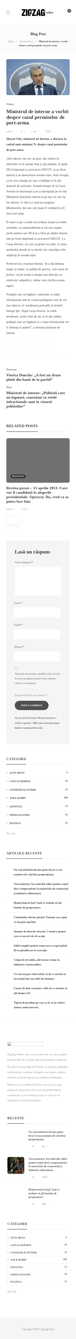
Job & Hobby (39, 797)
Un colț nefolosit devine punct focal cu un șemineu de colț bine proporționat (38, 872)
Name (18, 603)
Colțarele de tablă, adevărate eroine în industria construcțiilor (37, 962)
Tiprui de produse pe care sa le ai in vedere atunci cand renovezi (39, 1005)
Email (18, 624)
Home (11, 41)
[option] (38, 475)
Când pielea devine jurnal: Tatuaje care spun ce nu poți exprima (40, 919)
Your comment (24, 562)
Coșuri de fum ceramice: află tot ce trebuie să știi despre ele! (40, 990)
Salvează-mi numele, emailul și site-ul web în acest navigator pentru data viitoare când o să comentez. (37, 678)
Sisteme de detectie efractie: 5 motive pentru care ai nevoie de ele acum (40, 934)
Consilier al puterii (39, 789)
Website (19, 646)
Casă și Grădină (39, 781)
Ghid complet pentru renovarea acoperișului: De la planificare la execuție (41, 948)
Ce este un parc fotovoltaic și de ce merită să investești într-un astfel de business (40, 976)
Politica (10, 104)
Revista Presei (26, 41)
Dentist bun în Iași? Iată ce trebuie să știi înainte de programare (38, 905)
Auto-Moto (39, 772)
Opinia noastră (39, 814)
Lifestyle (39, 806)
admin (9, 131)
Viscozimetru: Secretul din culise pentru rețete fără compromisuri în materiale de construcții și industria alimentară (41, 888)
